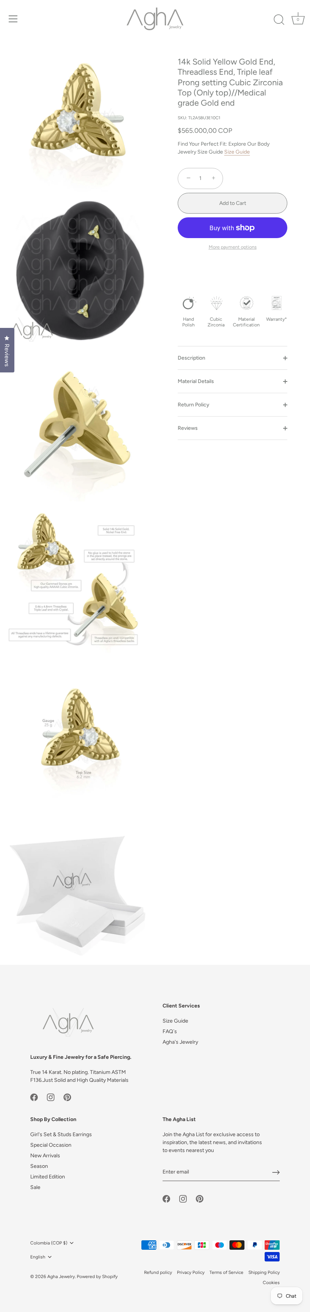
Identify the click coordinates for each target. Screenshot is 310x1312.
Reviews (188, 428)
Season (39, 1166)
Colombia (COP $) (48, 1243)
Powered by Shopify (97, 1276)
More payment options (233, 247)
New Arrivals (45, 1155)
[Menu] (13, 19)
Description (191, 358)
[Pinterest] (67, 1097)
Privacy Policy (191, 1272)
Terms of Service (226, 1272)
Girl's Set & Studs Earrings (61, 1134)
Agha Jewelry (61, 1276)
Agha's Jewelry (180, 1042)
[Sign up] (276, 1172)
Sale (35, 1187)
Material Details (196, 381)
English (37, 1257)
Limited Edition (47, 1177)
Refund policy (158, 1272)
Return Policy (193, 404)
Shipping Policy (264, 1272)
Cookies (271, 1282)
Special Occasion (50, 1145)
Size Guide (237, 152)
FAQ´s (170, 1031)
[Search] (279, 20)
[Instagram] (50, 1097)
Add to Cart (232, 203)
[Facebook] (34, 1097)
